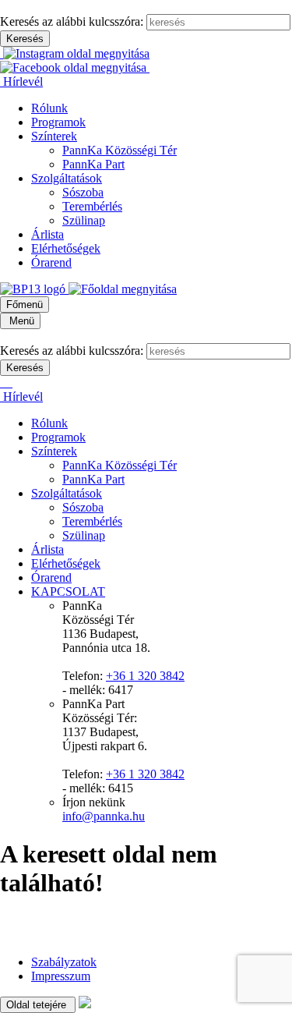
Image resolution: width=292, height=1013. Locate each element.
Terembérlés (92, 206)
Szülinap (83, 220)
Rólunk (49, 108)
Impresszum (60, 976)
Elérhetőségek (65, 248)
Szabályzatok (64, 962)
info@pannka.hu (103, 816)
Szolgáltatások (66, 178)
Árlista (47, 234)
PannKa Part (93, 164)
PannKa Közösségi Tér (119, 150)
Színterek (54, 136)
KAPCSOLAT (68, 591)
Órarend (51, 262)
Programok (58, 122)
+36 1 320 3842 (145, 675)
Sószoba (83, 192)
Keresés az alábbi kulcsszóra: (71, 21)
